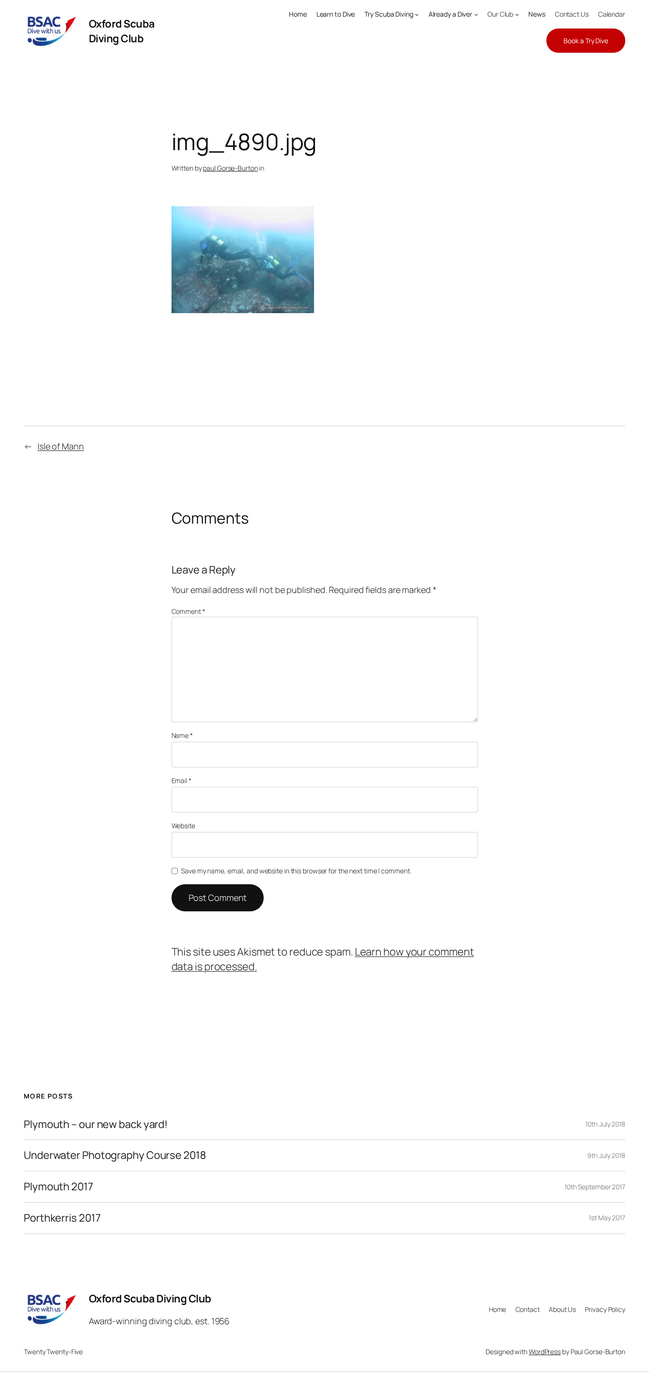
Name (182, 735)
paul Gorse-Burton (230, 167)
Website (183, 825)
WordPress (545, 1351)
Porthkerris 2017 (62, 1218)
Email (181, 780)
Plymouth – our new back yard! (96, 1124)
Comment (188, 611)
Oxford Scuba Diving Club (122, 31)
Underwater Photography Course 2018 (115, 1155)
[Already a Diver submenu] (476, 14)
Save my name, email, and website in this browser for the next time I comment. (296, 870)
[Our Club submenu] (517, 14)
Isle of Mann (61, 446)
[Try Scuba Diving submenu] (417, 14)
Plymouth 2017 (58, 1187)
